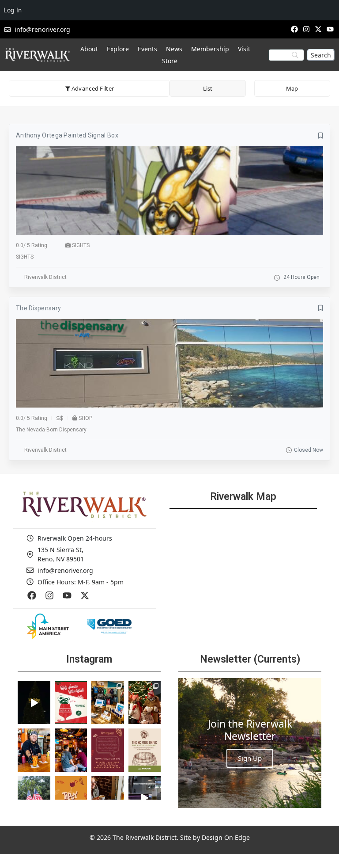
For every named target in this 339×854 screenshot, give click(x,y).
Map (292, 88)
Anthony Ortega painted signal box (67, 135)
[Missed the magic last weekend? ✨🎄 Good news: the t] (34, 702)
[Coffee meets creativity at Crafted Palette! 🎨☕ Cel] (107, 798)
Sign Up (250, 758)
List (207, 88)
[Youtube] (330, 29)
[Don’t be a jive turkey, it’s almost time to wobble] (107, 750)
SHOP (85, 418)
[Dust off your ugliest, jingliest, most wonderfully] (71, 702)
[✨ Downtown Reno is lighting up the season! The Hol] (144, 702)
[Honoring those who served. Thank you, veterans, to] (34, 798)
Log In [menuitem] (13, 10)
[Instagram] (306, 29)
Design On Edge (226, 837)
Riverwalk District (45, 277)
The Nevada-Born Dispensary (51, 430)
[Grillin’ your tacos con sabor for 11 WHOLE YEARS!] (34, 750)
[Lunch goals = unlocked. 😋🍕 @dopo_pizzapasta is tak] (144, 798)
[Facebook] (294, 29)
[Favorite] (320, 136)
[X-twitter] (318, 29)
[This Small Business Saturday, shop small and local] (107, 702)
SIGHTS (81, 245)
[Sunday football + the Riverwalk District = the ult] (71, 750)
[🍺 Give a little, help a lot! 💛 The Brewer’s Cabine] (144, 750)
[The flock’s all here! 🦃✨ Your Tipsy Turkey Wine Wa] (71, 798)
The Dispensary (38, 308)
